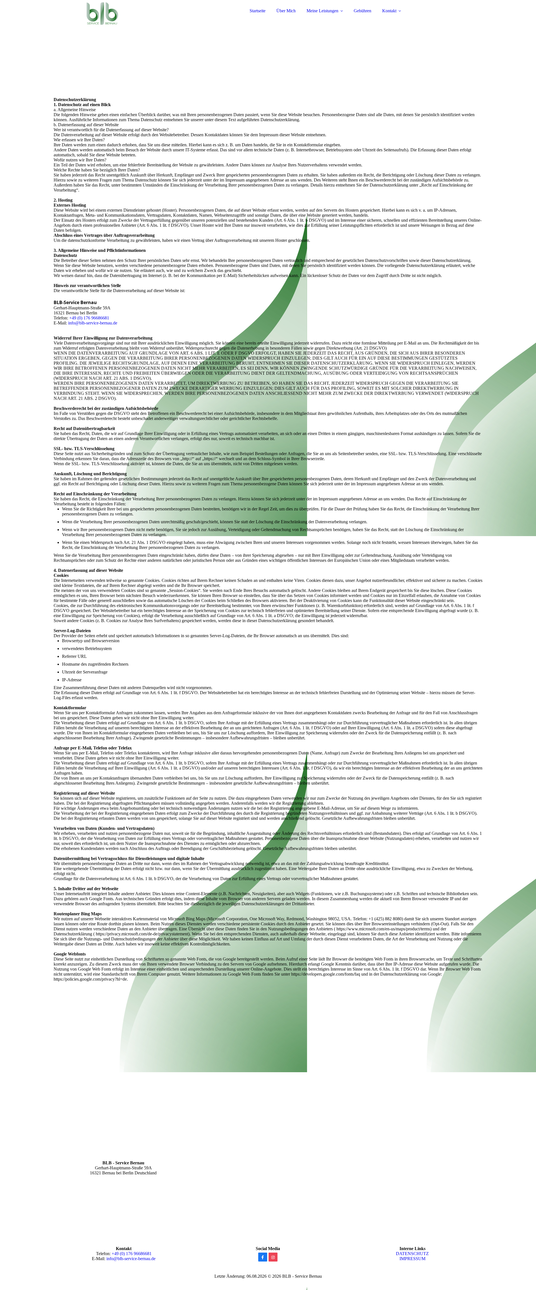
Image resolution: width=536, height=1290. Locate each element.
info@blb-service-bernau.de (92, 323)
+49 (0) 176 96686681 (89, 318)
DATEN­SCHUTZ (412, 1253)
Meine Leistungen (322, 10)
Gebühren (362, 10)
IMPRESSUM (412, 1258)
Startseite (257, 10)
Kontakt (389, 10)
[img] (102, 19)
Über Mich (286, 10)
